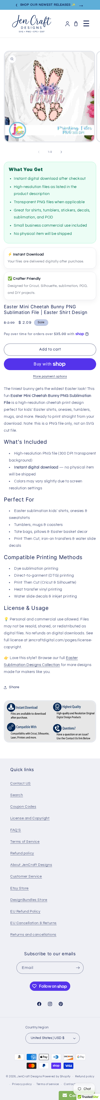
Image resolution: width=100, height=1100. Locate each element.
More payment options (50, 376)
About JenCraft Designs (31, 865)
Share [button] (14, 687)
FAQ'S (15, 830)
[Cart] (76, 24)
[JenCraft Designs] (31, 23)
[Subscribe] (77, 968)
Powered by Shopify (57, 1076)
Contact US (20, 783)
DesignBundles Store (28, 900)
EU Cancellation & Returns (33, 923)
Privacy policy (22, 1084)
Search (16, 795)
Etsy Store (19, 888)
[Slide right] (61, 152)
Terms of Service (25, 841)
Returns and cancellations (33, 934)
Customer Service (26, 876)
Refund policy (22, 853)
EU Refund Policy (25, 911)
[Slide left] (38, 152)
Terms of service (47, 1084)
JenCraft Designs (29, 1076)
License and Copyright (30, 818)
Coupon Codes (23, 806)
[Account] (67, 24)
